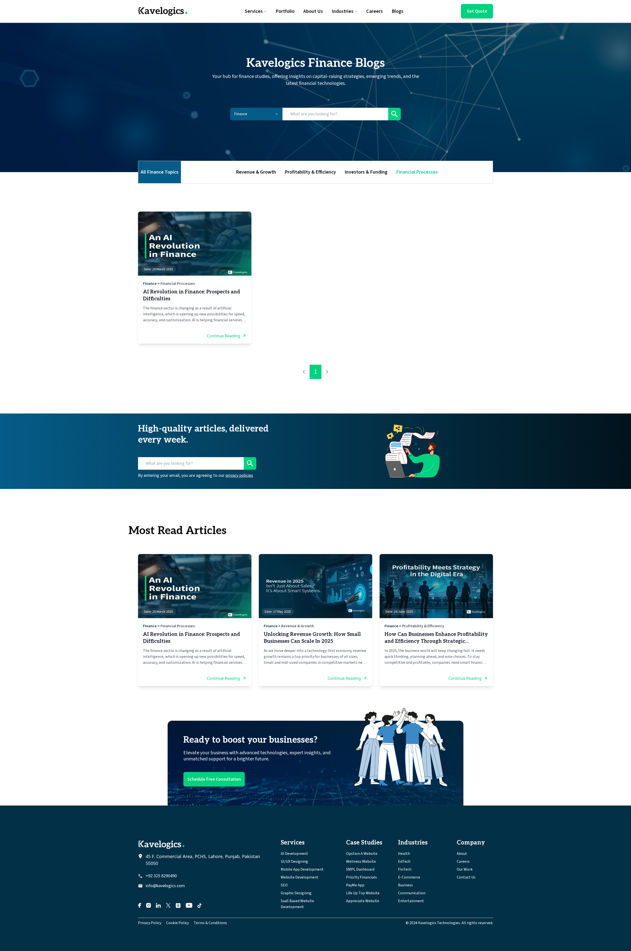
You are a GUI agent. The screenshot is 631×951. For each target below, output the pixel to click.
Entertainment (411, 901)
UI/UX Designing (294, 861)
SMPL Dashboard (360, 869)
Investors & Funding (366, 172)
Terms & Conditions (210, 923)
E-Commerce (409, 877)
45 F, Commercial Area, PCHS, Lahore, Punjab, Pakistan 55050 (203, 859)
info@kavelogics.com (165, 886)
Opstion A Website (361, 853)
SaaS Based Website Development (297, 904)
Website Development (299, 877)
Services (254, 11)
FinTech (404, 869)
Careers (463, 861)
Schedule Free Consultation (214, 779)
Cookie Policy (177, 923)
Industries (342, 11)
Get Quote (477, 11)
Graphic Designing (296, 893)
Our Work (465, 869)
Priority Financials (361, 877)
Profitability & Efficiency (310, 172)
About (462, 853)
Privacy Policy (149, 923)
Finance (150, 283)
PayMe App (355, 885)
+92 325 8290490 (161, 876)
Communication (411, 893)
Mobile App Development (302, 869)
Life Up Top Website (363, 893)
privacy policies (239, 475)
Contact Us (466, 877)
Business (405, 885)
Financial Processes (417, 172)
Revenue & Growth (256, 172)
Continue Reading (223, 336)
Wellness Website (361, 861)
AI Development (294, 853)
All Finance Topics (159, 172)
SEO (284, 885)
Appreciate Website (362, 901)
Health (404, 853)
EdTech (404, 861)
